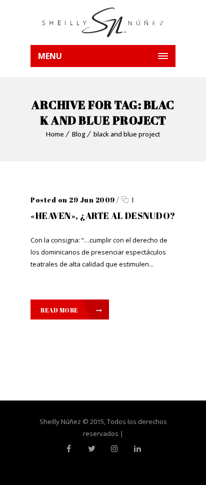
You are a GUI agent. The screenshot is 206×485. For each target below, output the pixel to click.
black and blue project (127, 134)
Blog (79, 134)
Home (55, 134)
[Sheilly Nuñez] (103, 22)
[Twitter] (91, 449)
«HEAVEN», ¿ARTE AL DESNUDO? (103, 216)
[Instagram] (115, 449)
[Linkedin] (137, 449)
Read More (59, 310)
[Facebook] (69, 449)
